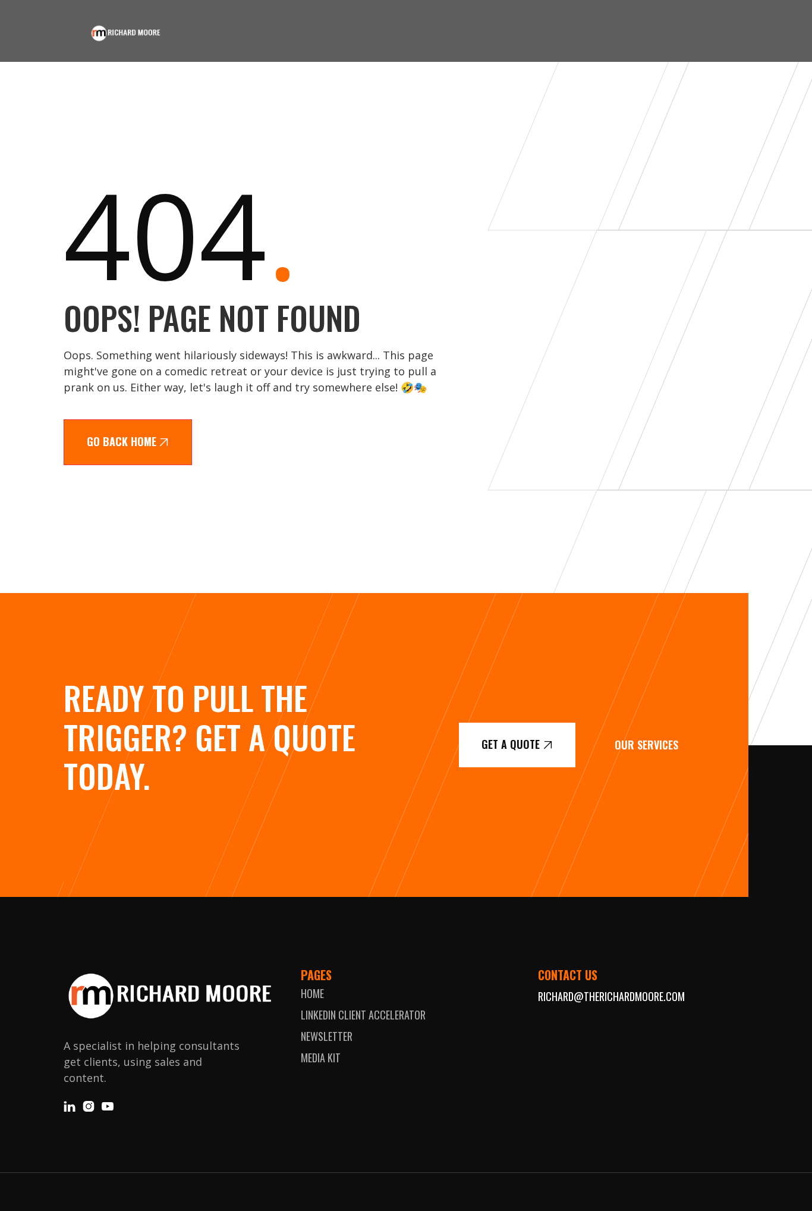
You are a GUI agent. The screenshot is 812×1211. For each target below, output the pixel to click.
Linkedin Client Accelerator (363, 1014)
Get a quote (517, 744)
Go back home (128, 441)
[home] (125, 33)
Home (312, 993)
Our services (646, 744)
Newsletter (327, 1036)
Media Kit (321, 1057)
